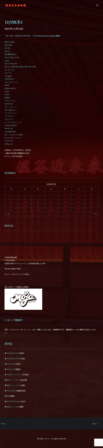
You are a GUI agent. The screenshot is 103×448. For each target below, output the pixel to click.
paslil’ (7, 91)
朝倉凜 (7, 97)
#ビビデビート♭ (11, 82)
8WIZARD (8, 45)
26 (11, 210)
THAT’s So (9, 141)
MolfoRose (9, 104)
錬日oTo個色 (9, 42)
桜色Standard (10, 88)
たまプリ (8, 73)
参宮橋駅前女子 (11, 54)
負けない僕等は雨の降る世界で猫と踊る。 (21, 67)
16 (65, 202)
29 (51, 210)
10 (78, 197)
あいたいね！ (10, 70)
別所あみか (9, 144)
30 (65, 210)
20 (24, 206)
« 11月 (8, 214)
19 (11, 206)
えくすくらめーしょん (13, 122)
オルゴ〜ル (9, 119)
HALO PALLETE (11, 64)
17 (78, 202)
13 (24, 202)
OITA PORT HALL (13, 401)
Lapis (7, 60)
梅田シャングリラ (13, 385)
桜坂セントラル (12, 407)
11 (91, 197)
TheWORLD (9, 79)
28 (38, 210)
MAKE (7, 85)
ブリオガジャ (10, 116)
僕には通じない (11, 110)
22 (51, 206)
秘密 (8, 396)
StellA (7, 94)
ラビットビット (11, 107)
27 (24, 210)
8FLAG (7, 48)
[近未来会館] (16, 5)
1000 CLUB (11, 369)
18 (92, 202)
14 (38, 202)
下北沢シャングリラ (14, 374)
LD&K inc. (47, 439)
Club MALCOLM (12, 353)
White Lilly (9, 128)
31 (78, 210)
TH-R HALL (11, 391)
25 (92, 206)
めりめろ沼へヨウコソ (13, 138)
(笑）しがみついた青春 (14, 135)
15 (51, 202)
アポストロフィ (11, 101)
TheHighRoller (10, 132)
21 (38, 206)
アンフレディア (11, 113)
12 (11, 202)
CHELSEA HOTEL (13, 358)
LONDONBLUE (11, 125)
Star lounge (11, 364)
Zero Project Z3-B (12, 57)
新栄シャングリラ (13, 380)
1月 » (95, 214)
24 (78, 206)
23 (65, 206)
